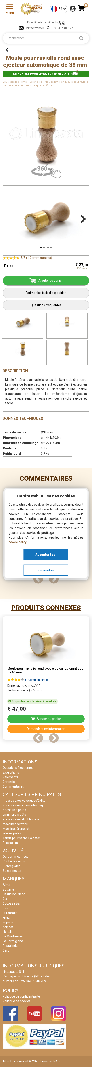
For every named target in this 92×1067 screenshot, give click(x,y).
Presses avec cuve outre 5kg (23, 805)
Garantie (9, 782)
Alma (6, 885)
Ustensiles (35, 81)
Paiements (10, 777)
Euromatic (10, 913)
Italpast (8, 927)
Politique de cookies (17, 1001)
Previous (10, 218)
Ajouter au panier (50, 280)
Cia (5, 899)
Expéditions (11, 772)
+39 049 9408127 (62, 28)
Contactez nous (35, 28)
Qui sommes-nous (16, 856)
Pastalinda (10, 946)
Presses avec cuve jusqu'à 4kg (24, 800)
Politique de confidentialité (21, 996)
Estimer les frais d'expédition (46, 293)
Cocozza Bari (12, 903)
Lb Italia (8, 931)
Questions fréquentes (46, 305)
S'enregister (11, 866)
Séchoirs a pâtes (14, 810)
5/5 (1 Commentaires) (36, 258)
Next (81, 218)
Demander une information (46, 729)
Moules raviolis (54, 81)
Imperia (8, 922)
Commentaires (46, 478)
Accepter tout (45, 554)
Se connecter (12, 870)
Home (23, 81)
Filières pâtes (12, 833)
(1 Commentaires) (36, 679)
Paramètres (46, 570)
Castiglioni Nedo (14, 894)
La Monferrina (13, 936)
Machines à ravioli (15, 824)
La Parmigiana (13, 941)
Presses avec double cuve (21, 819)
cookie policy (17, 542)
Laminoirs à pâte (14, 814)
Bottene (8, 889)
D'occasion (10, 843)
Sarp (6, 950)
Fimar (7, 917)
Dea (5, 908)
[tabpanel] (46, 679)
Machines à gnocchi (16, 828)
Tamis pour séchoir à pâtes (22, 838)
